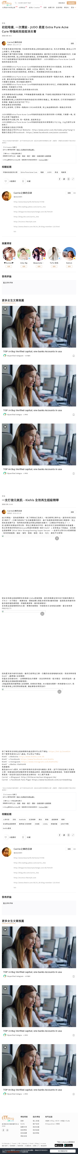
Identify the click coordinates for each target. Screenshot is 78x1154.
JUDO (49, 172)
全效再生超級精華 (9, 824)
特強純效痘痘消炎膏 (10, 172)
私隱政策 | (29, 1146)
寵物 (33, 156)
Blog (38, 1143)
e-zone (44, 1143)
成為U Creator (34, 7)
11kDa (45, 824)
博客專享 (67, 7)
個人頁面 (36, 1121)
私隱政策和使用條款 (13, 1152)
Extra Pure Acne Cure (29, 172)
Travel (15, 1143)
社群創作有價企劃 (8, 7)
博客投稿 (23, 1136)
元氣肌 (37, 824)
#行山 (52, 1121)
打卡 (13, 156)
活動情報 (48, 156)
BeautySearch (39, 263)
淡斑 (14, 819)
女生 (3, 23)
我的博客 (36, 1133)
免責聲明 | (14, 1146)
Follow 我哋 (43, 160)
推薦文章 (51, 7)
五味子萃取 (65, 824)
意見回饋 (23, 1133)
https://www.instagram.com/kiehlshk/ (39, 761)
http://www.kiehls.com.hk (31, 756)
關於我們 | (6, 1146)
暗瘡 (42, 172)
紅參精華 (32, 819)
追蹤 (72, 43)
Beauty (26, 1143)
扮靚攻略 (40, 156)
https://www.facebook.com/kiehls (37, 759)
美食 (23, 156)
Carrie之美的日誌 (14, 42)
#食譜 (62, 1121)
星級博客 (59, 7)
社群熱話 (22, 7)
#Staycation (50, 1124)
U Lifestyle (7, 1143)
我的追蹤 (36, 1130)
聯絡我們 (44, 1146)
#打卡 (57, 1121)
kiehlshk (22, 819)
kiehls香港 (7, 828)
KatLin (69, 263)
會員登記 (61, 3)
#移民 (58, 1124)
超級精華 (55, 819)
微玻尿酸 (54, 824)
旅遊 (18, 156)
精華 (63, 819)
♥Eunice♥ (9, 263)
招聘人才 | (37, 1146)
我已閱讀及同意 (62, 1151)
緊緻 (46, 819)
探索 (45, 7)
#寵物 (47, 1121)
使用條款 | (21, 1146)
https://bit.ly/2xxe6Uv (59, 751)
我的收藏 (36, 1127)
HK (20, 1143)
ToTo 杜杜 (54, 263)
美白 (40, 819)
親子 (28, 156)
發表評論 (8, 282)
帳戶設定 (36, 1124)
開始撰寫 (71, 3)
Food (32, 1143)
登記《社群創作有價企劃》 (26, 150)
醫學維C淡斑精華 (25, 824)
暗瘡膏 (63, 172)
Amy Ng (23, 263)
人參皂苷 (6, 819)
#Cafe (67, 1121)
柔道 (56, 172)
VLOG (22, 1124)
